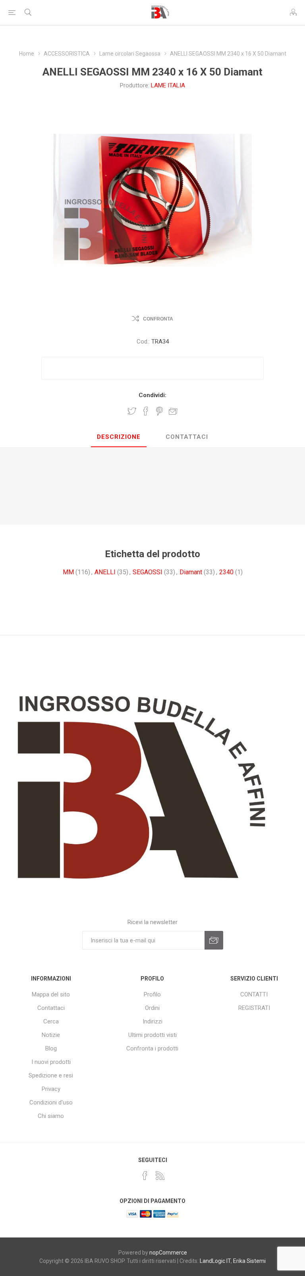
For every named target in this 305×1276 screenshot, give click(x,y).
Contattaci (51, 1008)
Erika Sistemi (249, 1261)
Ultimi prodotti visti (152, 1035)
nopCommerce (168, 1252)
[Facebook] (145, 1175)
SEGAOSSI (147, 572)
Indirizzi (152, 1021)
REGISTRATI (254, 1008)
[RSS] (160, 1175)
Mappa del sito (51, 994)
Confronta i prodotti (152, 1048)
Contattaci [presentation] (187, 436)
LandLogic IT (215, 1261)
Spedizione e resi (51, 1075)
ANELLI (105, 572)
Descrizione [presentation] (119, 436)
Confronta (158, 319)
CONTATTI (254, 994)
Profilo (152, 994)
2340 (226, 572)
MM (68, 572)
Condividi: (152, 395)
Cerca (51, 1021)
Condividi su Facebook (145, 411)
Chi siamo (51, 1116)
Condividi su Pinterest (159, 411)
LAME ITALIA (168, 85)
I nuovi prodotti (51, 1062)
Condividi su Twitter (131, 411)
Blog (51, 1048)
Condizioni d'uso (51, 1102)
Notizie (51, 1035)
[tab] (119, 437)
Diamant (191, 572)
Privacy (51, 1089)
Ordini (152, 1008)
